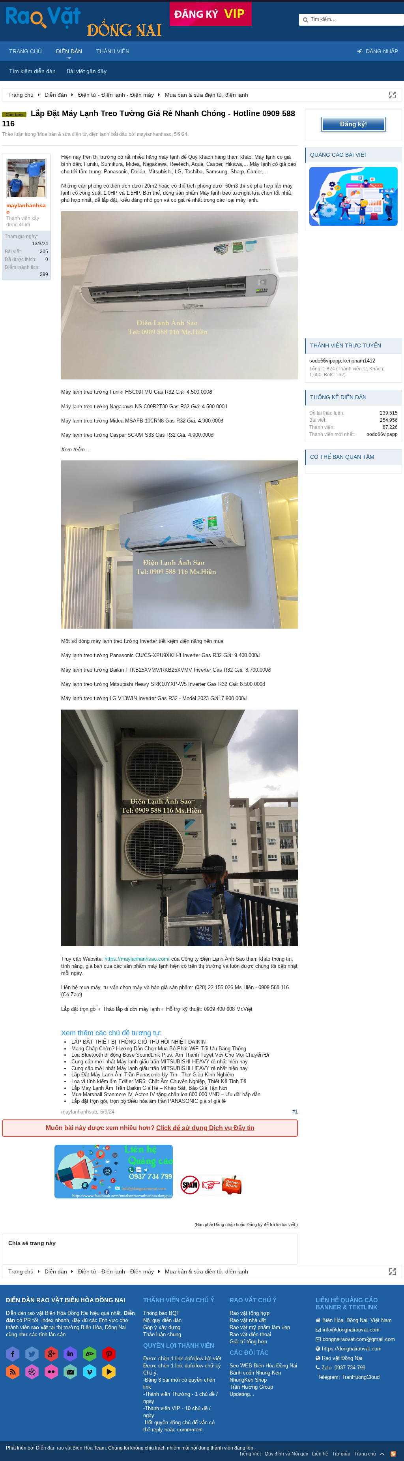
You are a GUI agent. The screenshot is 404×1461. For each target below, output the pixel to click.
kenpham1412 (359, 361)
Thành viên (112, 51)
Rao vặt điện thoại (250, 1334)
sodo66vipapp (325, 361)
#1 (295, 1112)
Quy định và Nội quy (286, 1454)
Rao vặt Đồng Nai (342, 1358)
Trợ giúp (341, 1454)
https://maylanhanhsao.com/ (137, 959)
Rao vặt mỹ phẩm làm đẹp (260, 1327)
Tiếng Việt (250, 1454)
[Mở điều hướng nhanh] (392, 94)
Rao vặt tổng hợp (249, 1313)
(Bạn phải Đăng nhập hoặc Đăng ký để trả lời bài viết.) (246, 1224)
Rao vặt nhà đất (248, 1320)
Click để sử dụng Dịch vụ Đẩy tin (205, 1128)
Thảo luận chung (162, 1334)
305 (44, 251)
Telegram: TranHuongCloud (349, 1377)
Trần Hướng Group (251, 1387)
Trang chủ (25, 51)
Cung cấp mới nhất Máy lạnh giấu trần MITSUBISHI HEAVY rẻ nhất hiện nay (159, 1062)
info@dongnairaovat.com (351, 1330)
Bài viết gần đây (87, 71)
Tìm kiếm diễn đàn (32, 71)
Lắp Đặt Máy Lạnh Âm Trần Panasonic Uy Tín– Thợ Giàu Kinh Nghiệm (152, 1075)
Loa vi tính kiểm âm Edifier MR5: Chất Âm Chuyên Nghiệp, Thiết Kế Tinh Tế (158, 1081)
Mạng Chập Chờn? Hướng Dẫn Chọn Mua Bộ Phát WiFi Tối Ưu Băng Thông (158, 1049)
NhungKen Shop (248, 1380)
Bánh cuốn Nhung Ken (255, 1373)
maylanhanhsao (154, 134)
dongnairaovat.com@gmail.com (359, 1339)
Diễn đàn (69, 51)
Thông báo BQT (161, 1313)
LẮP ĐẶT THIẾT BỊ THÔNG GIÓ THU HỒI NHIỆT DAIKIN (138, 1042)
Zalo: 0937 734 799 (343, 1368)
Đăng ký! (353, 124)
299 (44, 274)
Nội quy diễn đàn (162, 1320)
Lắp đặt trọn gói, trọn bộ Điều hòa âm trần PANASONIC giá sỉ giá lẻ (148, 1101)
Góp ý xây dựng (161, 1327)
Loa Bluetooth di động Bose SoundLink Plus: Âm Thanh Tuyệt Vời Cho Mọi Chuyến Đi (170, 1055)
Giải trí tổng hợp (248, 1342)
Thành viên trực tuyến (345, 345)
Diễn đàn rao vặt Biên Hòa (64, 1448)
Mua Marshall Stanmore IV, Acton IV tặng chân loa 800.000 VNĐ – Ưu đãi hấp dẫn (165, 1094)
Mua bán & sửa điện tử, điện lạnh (73, 134)
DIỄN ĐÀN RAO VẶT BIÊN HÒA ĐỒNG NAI (65, 1300)
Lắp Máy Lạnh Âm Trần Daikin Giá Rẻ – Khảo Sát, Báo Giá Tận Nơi (149, 1088)
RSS (393, 1454)
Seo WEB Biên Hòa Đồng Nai (263, 1366)
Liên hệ (320, 1454)
